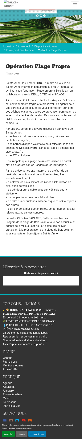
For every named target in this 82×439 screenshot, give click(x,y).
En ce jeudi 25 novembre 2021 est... (25, 317)
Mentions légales (13, 365)
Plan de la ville (11, 406)
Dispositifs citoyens (45, 46)
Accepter (8, 433)
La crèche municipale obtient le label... (26, 332)
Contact (7, 358)
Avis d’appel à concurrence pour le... (25, 344)
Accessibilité (10, 369)
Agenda (7, 383)
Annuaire (8, 390)
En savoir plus (37, 433)
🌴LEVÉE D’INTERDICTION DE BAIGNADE (29, 321)
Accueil (7, 46)
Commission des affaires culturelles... (25, 340)
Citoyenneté (23, 46)
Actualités (8, 387)
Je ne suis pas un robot (42, 273)
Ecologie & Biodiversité (20, 50)
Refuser (21, 433)
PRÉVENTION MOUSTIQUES (21, 329)
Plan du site (10, 361)
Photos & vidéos (12, 394)
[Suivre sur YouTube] (23, 420)
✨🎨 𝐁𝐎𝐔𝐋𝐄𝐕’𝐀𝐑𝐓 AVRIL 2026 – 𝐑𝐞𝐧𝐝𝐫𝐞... (29, 310)
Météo (6, 398)
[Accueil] (12, 5)
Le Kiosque (9, 402)
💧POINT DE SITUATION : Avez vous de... (28, 325)
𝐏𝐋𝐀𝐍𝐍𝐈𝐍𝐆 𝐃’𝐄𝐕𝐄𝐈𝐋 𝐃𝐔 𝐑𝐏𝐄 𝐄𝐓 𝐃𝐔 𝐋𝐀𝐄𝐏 (29, 313)
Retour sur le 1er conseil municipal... (25, 336)
